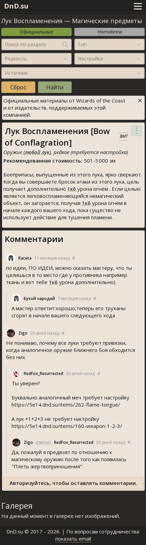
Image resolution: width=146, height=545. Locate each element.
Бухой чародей (39, 298)
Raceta (25, 258)
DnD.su (16, 6)
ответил (43, 442)
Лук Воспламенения (31, 21)
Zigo (23, 333)
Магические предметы (107, 21)
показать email (73, 538)
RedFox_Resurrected (43, 373)
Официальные (36, 32)
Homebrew (109, 32)
